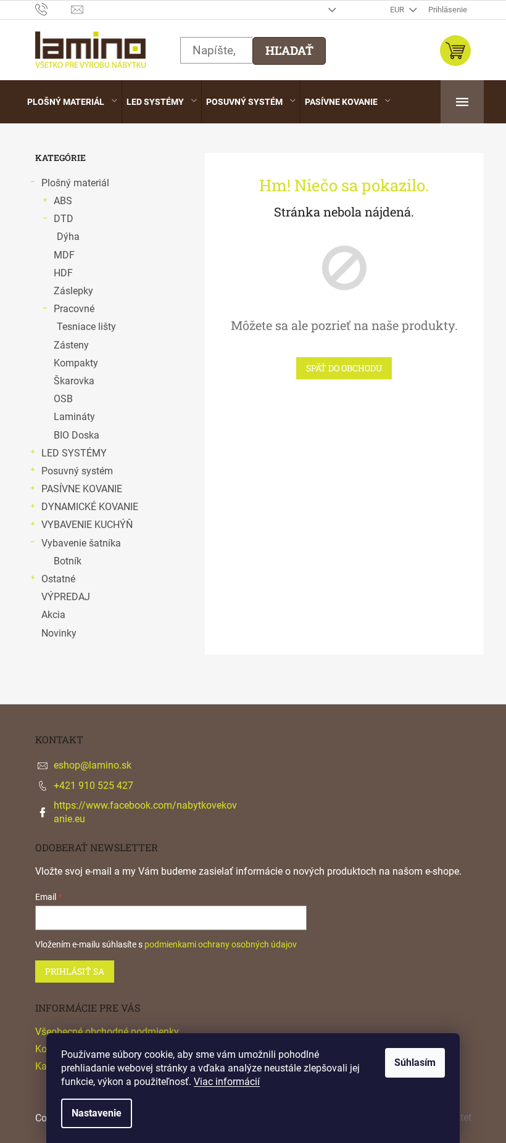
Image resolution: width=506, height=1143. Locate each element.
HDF (63, 273)
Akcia (53, 615)
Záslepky (73, 291)
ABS (63, 201)
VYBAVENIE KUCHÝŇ (87, 524)
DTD (63, 219)
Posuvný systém (77, 471)
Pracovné (74, 309)
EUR (398, 9)
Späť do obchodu (344, 368)
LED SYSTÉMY (74, 453)
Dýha (68, 236)
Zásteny (71, 345)
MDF (64, 255)
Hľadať (289, 50)
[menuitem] (72, 101)
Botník (67, 561)
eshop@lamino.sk (92, 765)
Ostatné (58, 579)
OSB (63, 399)
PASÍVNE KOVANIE (81, 489)
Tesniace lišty (86, 326)
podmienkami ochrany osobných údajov (220, 944)
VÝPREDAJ (65, 597)
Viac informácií (227, 1081)
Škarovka (74, 381)
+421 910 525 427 (93, 785)
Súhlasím (415, 1062)
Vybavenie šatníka (81, 543)
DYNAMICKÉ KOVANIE (89, 507)
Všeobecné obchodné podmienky (107, 1032)
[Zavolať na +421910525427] (53, 9)
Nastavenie (97, 1113)
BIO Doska (76, 435)
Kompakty (76, 363)
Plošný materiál (75, 183)
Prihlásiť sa (74, 971)
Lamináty (74, 417)
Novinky (59, 633)
